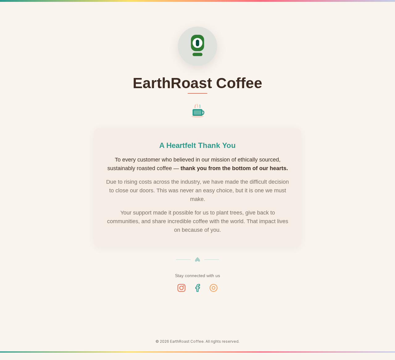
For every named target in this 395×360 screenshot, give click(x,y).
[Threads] (213, 288)
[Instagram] (181, 288)
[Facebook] (197, 288)
